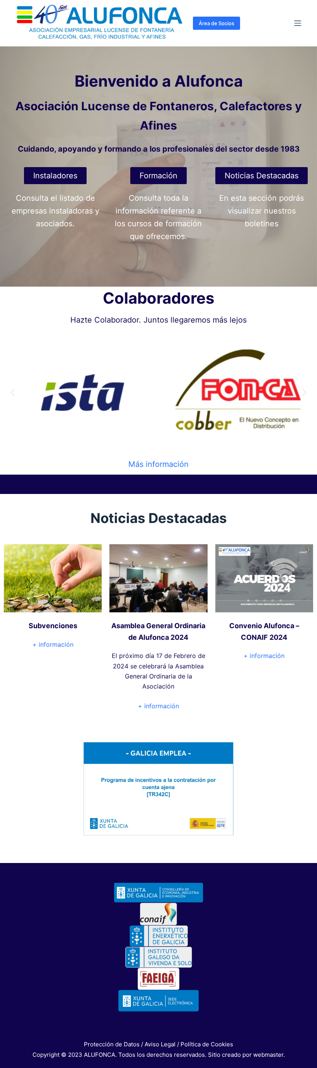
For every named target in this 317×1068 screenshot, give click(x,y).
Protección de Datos (112, 1044)
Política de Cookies (207, 1044)
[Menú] (297, 23)
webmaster (268, 1054)
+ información (52, 644)
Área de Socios (216, 23)
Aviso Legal (160, 1044)
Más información (158, 464)
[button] (12, 392)
